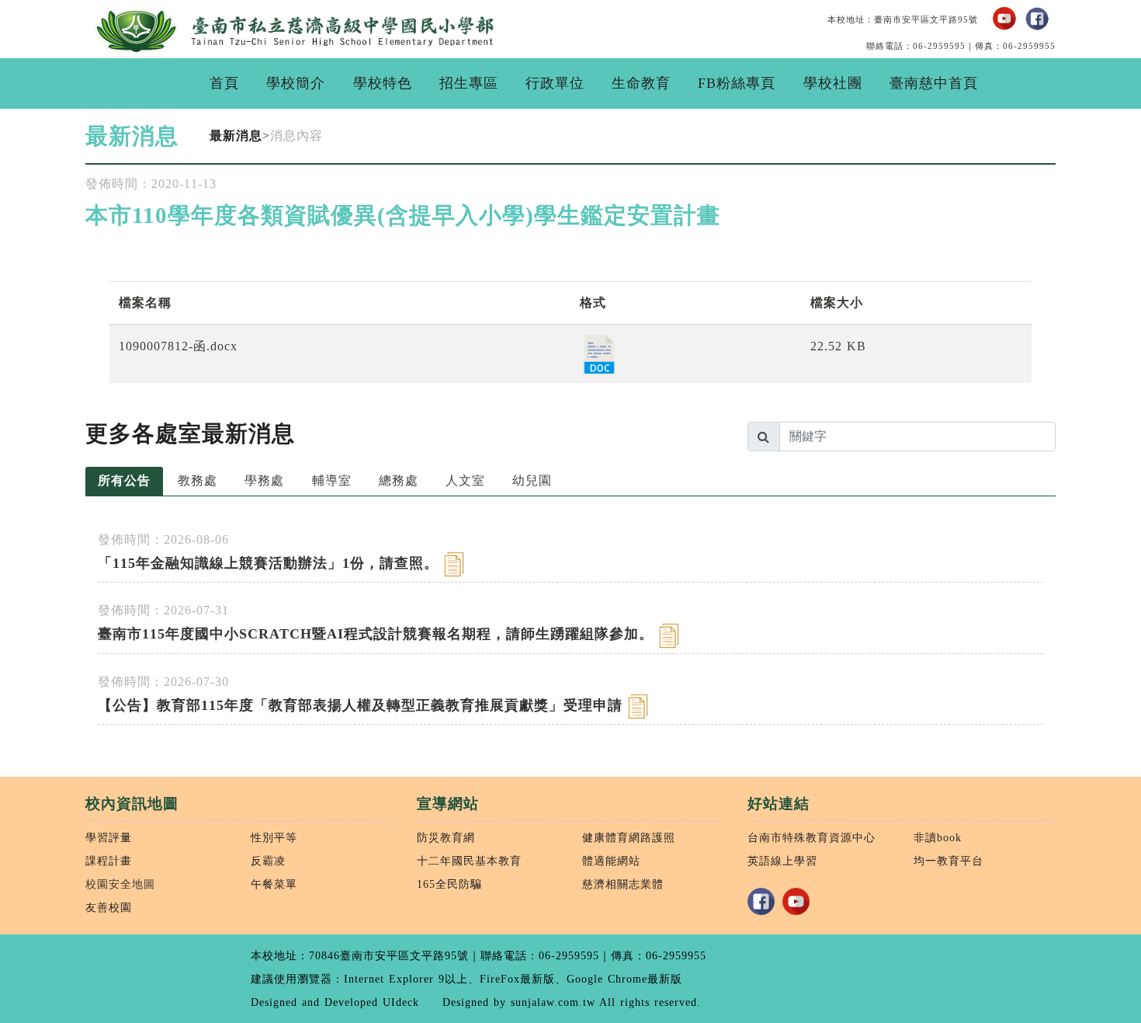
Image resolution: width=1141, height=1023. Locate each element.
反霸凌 (268, 860)
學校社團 (832, 83)
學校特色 (382, 83)
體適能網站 (611, 860)
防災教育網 (446, 837)
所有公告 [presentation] (124, 480)
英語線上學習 (782, 860)
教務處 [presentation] (197, 480)
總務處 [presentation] (398, 480)
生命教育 (641, 83)
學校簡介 (295, 83)
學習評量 (108, 837)
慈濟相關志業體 (623, 884)
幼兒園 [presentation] (532, 480)
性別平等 (274, 837)
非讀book (938, 837)
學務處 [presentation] (264, 480)
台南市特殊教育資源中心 (811, 837)
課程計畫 (108, 860)
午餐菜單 (274, 884)
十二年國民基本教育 (469, 860)
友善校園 (108, 907)
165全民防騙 (449, 884)
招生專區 (468, 83)
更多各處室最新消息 (190, 433)
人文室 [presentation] (465, 480)
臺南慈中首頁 (934, 83)
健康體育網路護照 (628, 837)
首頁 (224, 83)
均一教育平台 (948, 860)
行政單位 (554, 83)
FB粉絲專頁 (736, 83)
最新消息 (236, 135)
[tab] (124, 481)
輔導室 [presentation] (332, 480)
